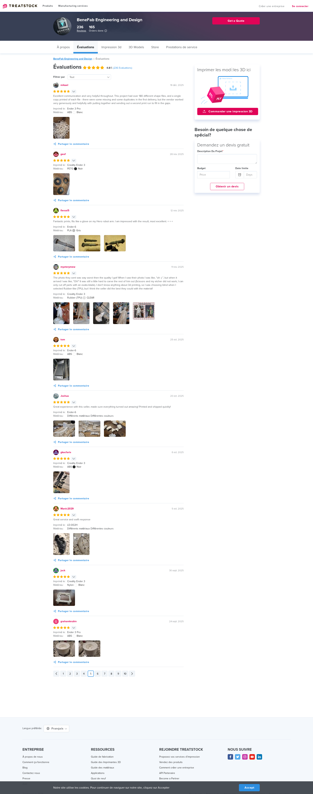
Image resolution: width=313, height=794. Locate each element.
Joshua (64, 395)
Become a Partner (169, 778)
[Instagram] (245, 757)
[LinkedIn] (259, 757)
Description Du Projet (210, 151)
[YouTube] (252, 757)
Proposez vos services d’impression (179, 756)
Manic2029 (67, 508)
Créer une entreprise (271, 6)
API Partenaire (167, 773)
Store (155, 47)
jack (62, 570)
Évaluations (85, 47)
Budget (201, 168)
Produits (48, 5)
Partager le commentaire (73, 144)
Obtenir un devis (227, 186)
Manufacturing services (73, 5)
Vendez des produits (171, 762)
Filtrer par (59, 76)
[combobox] (89, 77)
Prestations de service (181, 47)
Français (57, 728)
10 (125, 673)
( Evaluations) (122, 67)
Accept (249, 787)
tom (62, 339)
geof (63, 154)
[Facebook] (230, 757)
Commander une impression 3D (230, 111)
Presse (26, 778)
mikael (64, 85)
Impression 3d (111, 47)
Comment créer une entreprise (176, 767)
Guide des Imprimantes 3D (106, 762)
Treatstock (20, 6)
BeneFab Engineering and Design (72, 58)
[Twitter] (237, 757)
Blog (25, 767)
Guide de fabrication (102, 756)
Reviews (81, 30)
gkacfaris (65, 452)
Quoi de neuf (98, 778)
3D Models (136, 47)
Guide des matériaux (102, 767)
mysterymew (67, 266)
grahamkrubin (68, 621)
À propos (63, 47)
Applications (98, 773)
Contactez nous (31, 773)
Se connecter (300, 6)
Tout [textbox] (72, 77)
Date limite (241, 168)
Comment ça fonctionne (35, 762)
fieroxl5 (64, 210)
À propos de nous (32, 756)
